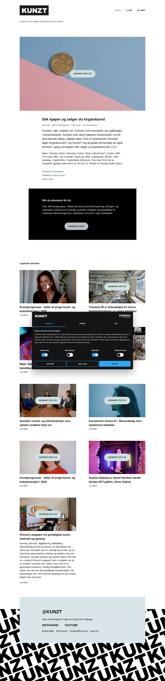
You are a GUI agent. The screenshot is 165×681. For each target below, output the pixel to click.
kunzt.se (94, 631)
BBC (56, 156)
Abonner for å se (82, 74)
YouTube (71, 625)
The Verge (47, 156)
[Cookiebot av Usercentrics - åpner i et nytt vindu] (121, 316)
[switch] (70, 355)
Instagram (50, 625)
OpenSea (71, 153)
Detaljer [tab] (82, 323)
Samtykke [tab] (49, 323)
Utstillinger (46, 175)
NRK (87, 156)
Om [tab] (116, 323)
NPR (117, 153)
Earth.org (79, 156)
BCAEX (108, 156)
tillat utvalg (82, 364)
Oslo (51, 179)
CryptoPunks (58, 160)
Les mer (24, 315)
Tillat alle (114, 364)
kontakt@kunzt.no (79, 631)
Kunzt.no (24, 22)
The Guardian (66, 156)
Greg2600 (47, 163)
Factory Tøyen (59, 175)
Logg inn (117, 10)
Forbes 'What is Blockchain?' (91, 153)
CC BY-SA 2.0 (81, 163)
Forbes (110, 153)
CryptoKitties (72, 160)
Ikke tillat (50, 364)
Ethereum (85, 160)
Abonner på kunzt (76, 226)
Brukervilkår (48, 631)
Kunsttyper (47, 171)
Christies (53, 153)
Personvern (62, 631)
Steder (45, 179)
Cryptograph (97, 156)
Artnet (62, 153)
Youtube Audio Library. (111, 163)
